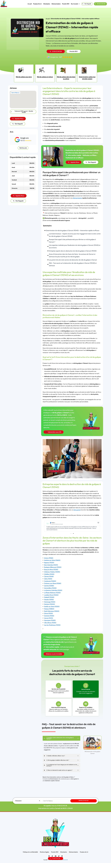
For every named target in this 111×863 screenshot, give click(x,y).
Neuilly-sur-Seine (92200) (52, 606)
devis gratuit (76, 510)
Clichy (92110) (48, 579)
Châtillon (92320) (49, 574)
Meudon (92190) (49, 599)
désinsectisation (77, 198)
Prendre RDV (65, 4)
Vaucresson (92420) (50, 620)
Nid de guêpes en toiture (45, 77)
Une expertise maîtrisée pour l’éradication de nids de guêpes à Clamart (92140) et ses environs (74, 246)
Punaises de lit (37, 4)
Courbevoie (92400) (50, 581)
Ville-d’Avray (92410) (50, 622)
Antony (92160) (48, 558)
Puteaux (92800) (49, 609)
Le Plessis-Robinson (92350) (52, 592)
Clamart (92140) (49, 576)
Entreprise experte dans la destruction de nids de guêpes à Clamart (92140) (72, 251)
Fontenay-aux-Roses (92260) (52, 583)
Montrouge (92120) (49, 602)
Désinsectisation (56, 4)
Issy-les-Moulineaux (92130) (52, 625)
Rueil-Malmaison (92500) (51, 611)
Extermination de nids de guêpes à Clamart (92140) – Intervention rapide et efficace (72, 230)
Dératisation (46, 4)
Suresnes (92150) (49, 616)
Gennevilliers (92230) (50, 588)
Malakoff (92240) (49, 597)
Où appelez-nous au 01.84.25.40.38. (55, 806)
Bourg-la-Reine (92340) (51, 569)
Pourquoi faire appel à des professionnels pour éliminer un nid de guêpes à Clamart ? (72, 241)
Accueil (30, 4)
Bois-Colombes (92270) (51, 565)
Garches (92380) (49, 586)
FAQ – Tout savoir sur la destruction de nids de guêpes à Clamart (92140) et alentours (73, 264)
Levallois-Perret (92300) (51, 595)
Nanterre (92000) (49, 604)
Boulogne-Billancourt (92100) (52, 567)
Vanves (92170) (48, 618)
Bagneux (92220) (49, 562)
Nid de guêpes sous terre (24, 77)
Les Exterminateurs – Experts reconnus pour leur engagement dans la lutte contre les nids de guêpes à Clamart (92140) (75, 235)
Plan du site (65, 859)
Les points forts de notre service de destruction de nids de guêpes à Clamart (73, 260)
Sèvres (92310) (48, 613)
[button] (23, 148)
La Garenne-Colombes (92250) (53, 590)
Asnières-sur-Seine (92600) (52, 560)
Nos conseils (74, 4)
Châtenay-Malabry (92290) (52, 572)
